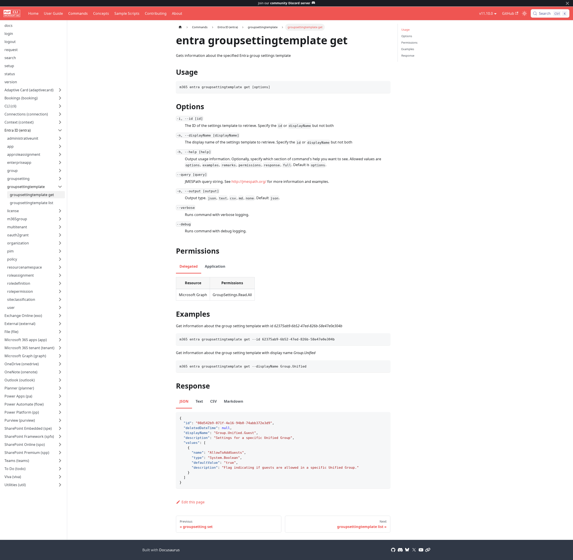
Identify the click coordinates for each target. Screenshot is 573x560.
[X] (414, 550)
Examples (407, 49)
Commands (78, 13)
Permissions (409, 43)
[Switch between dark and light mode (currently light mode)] (524, 13)
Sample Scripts (126, 13)
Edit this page (193, 502)
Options (406, 36)
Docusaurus (169, 549)
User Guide (53, 13)
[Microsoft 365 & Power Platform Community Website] (428, 550)
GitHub (508, 13)
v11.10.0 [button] (486, 13)
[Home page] (180, 27)
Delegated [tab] (189, 266)
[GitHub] (393, 550)
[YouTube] (421, 550)
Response (407, 55)
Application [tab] (215, 266)
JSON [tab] (184, 401)
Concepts (101, 13)
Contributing (156, 13)
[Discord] (400, 550)
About (177, 13)
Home (33, 13)
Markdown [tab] (233, 401)
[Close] (567, 3)
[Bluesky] (407, 550)
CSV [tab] (213, 401)
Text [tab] (199, 401)
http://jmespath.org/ (248, 181)
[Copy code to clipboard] (385, 86)
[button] (33, 90)
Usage (405, 30)
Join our (284, 3)
